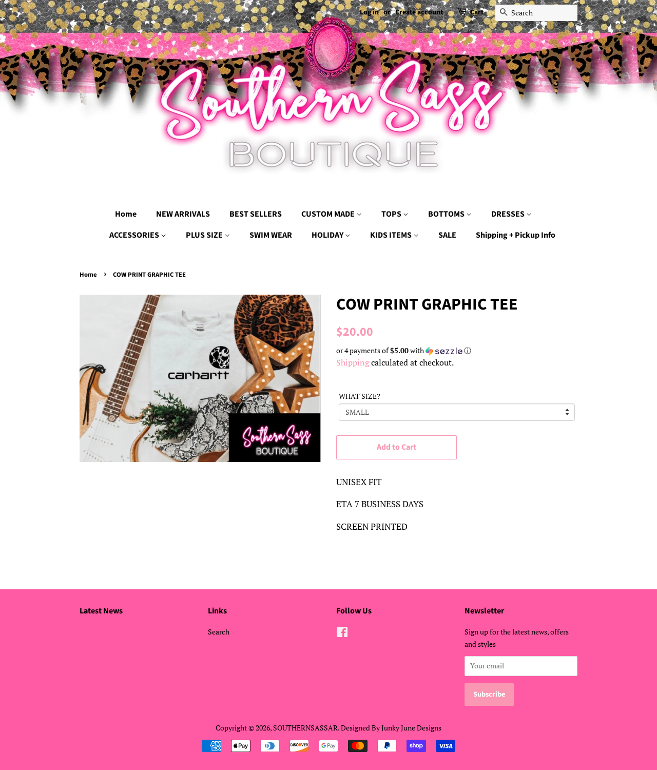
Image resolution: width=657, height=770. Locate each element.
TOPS (392, 214)
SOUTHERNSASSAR (305, 728)
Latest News (101, 611)
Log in (369, 12)
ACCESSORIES (135, 235)
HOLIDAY (328, 235)
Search (218, 632)
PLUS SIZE (205, 235)
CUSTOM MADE (328, 214)
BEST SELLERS (255, 214)
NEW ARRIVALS (183, 214)
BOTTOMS (447, 214)
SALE (447, 235)
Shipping (352, 362)
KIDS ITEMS (391, 235)
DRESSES (508, 214)
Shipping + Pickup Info (515, 235)
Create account (419, 12)
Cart (477, 12)
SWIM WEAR (270, 235)
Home (126, 214)
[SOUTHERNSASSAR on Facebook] (342, 634)
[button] (456, 350)
